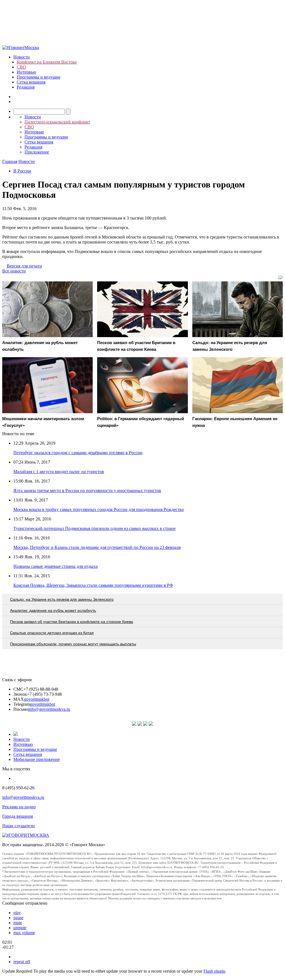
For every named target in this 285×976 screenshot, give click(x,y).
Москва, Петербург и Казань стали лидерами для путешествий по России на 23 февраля (97, 547)
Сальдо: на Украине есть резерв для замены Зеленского (62, 599)
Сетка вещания (31, 82)
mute (17, 922)
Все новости (14, 271)
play (17, 912)
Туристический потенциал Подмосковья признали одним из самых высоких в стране (94, 528)
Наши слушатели (18, 825)
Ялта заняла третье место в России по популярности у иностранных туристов (87, 490)
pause (18, 917)
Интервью (26, 72)
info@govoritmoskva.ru (49, 709)
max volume (24, 932)
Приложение (36, 152)
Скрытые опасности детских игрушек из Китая (52, 633)
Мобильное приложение (36, 759)
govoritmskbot (36, 699)
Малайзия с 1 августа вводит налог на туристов (58, 471)
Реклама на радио (19, 806)
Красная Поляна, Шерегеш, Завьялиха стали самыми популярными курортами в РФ (93, 585)
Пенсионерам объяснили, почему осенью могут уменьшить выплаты (73, 644)
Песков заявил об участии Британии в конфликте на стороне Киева (71, 621)
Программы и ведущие (38, 77)
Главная (9, 161)
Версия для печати (24, 266)
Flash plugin (214, 971)
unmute (19, 927)
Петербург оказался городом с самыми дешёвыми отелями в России (77, 452)
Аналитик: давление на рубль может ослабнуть (53, 610)
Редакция (26, 87)
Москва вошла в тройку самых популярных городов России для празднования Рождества (98, 509)
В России (22, 171)
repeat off (21, 961)
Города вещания (17, 816)
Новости (21, 57)
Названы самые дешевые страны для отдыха (55, 566)
